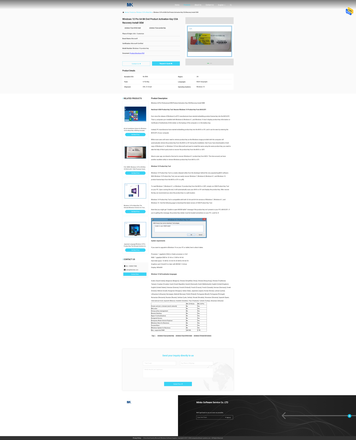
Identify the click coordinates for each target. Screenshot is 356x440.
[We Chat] (135, 428)
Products (187, 5)
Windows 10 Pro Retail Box (144, 12)
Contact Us (210, 5)
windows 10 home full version (202, 335)
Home (177, 5)
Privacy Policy (137, 438)
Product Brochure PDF (137, 53)
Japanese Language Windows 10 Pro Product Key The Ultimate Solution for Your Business (135, 246)
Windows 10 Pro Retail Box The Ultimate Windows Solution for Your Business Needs (134, 207)
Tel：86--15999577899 (132, 407)
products (132, 12)
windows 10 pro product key (166, 335)
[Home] (129, 4)
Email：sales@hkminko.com (133, 410)
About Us (198, 5)
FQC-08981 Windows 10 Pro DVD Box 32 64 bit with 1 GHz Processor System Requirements (135, 169)
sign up (228, 417)
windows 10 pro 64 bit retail (184, 335)
